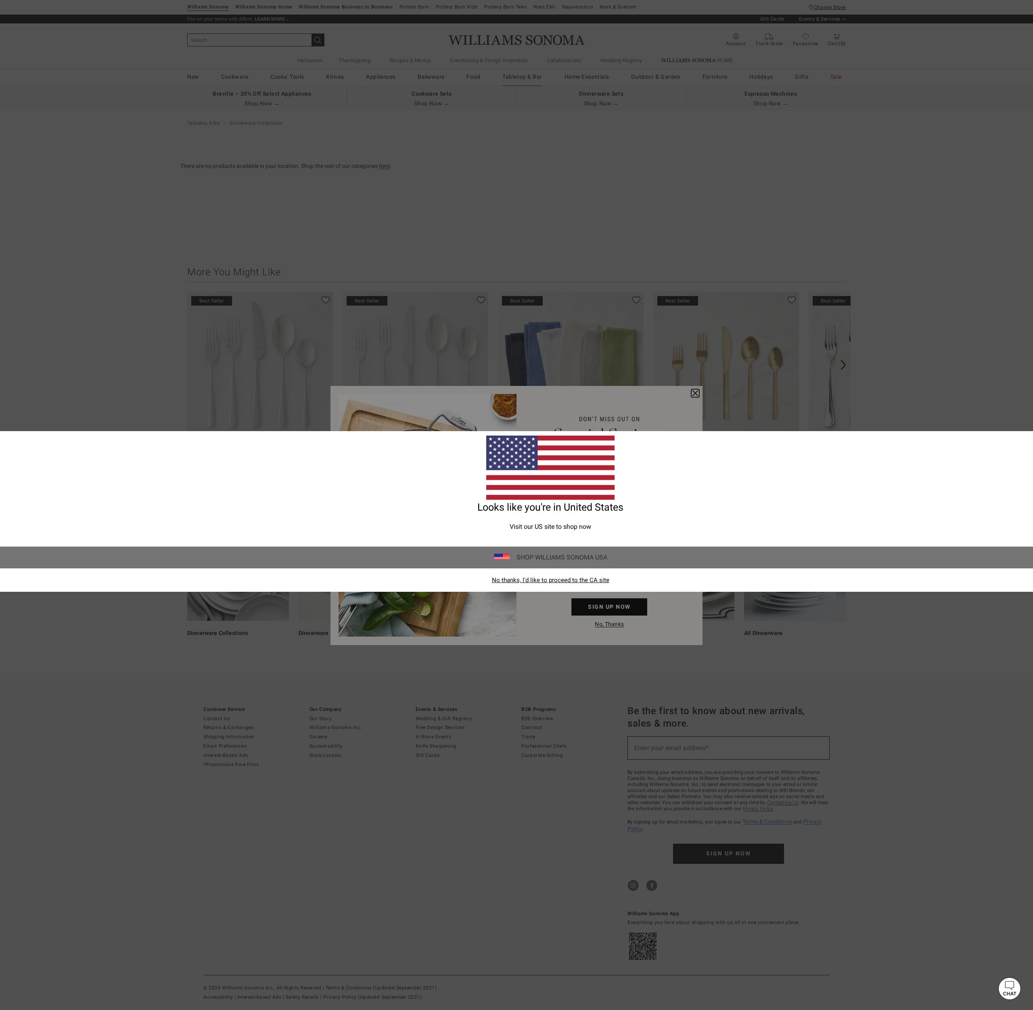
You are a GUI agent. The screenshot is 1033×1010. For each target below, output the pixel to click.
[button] (1009, 988)
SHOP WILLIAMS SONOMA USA (561, 557)
